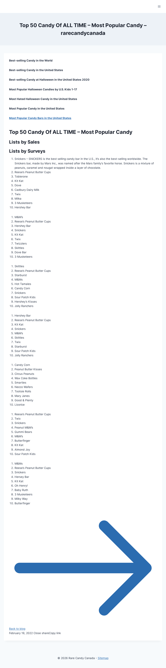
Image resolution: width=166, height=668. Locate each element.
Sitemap (103, 658)
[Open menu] (159, 6)
